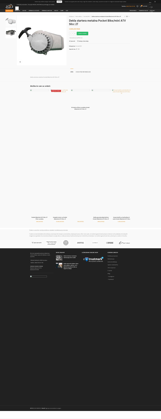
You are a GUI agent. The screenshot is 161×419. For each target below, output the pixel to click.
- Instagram (111, 276)
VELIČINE (59, 1)
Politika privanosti (113, 256)
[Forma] (124, 243)
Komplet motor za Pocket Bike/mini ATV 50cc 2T (60, 218)
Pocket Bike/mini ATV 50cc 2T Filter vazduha (39, 218)
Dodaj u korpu (82, 33)
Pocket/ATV (87, 16)
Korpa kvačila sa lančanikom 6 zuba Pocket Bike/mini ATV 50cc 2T (121, 219)
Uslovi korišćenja (112, 262)
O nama (110, 270)
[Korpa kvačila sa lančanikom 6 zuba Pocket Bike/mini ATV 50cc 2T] (121, 152)
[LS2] (95, 243)
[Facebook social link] (77, 49)
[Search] (17, 8)
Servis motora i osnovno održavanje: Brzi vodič (70, 257)
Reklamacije (111, 259)
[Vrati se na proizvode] (127, 17)
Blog (109, 273)
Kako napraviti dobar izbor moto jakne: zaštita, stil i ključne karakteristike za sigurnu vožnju (71, 266)
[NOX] (51, 243)
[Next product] (129, 17)
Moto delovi (78, 16)
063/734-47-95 (39, 262)
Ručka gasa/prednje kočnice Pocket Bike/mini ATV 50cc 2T (101, 218)
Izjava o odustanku (113, 264)
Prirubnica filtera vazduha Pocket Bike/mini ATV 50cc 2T (80, 108)
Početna (71, 16)
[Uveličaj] (20, 62)
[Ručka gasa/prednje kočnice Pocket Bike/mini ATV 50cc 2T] (101, 152)
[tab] (71, 71)
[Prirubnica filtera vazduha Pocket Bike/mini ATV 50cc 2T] (80, 97)
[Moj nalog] (155, 1)
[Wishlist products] (137, 6)
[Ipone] (109, 243)
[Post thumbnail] (59, 257)
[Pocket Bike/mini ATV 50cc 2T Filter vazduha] (39, 152)
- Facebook (111, 279)
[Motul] (80, 243)
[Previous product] (125, 17)
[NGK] (66, 243)
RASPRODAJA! (9, 10)
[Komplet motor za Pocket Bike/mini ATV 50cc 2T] (60, 152)
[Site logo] (9, 6)
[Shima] (36, 243)
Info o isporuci (111, 267)
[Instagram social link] (79, 49)
